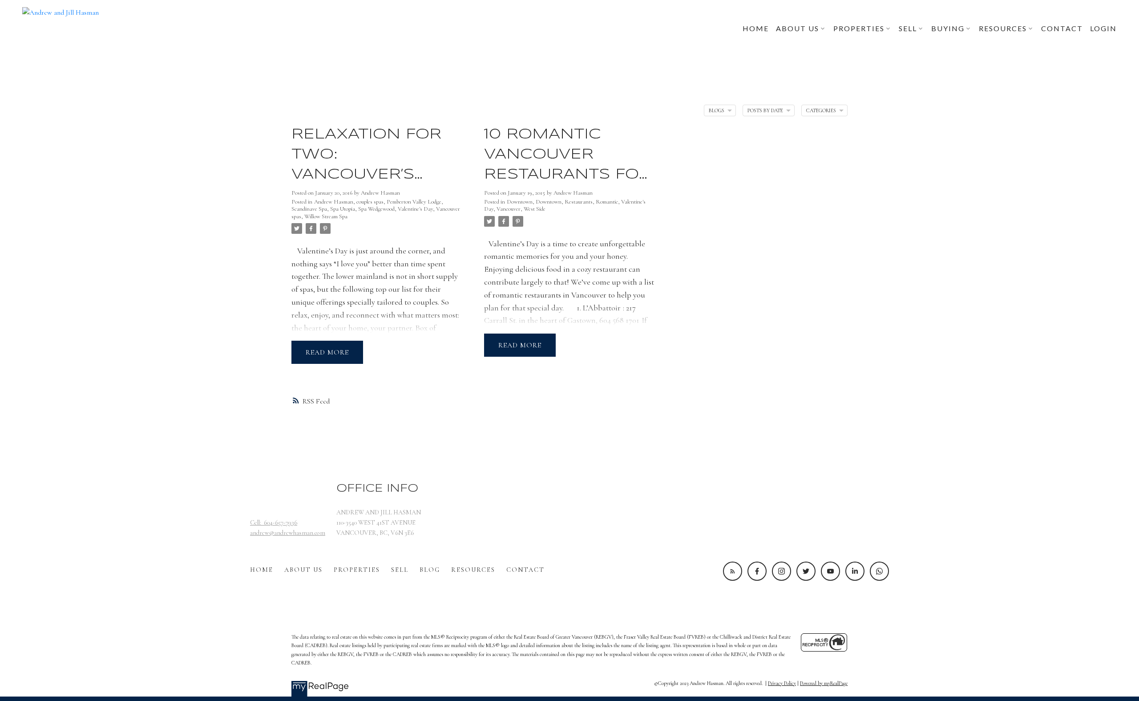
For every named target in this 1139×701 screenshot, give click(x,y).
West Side (534, 208)
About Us (303, 570)
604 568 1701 (619, 320)
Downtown (520, 201)
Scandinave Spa (309, 208)
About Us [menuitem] (797, 28)
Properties (357, 570)
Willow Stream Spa (325, 216)
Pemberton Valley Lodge (414, 201)
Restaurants (579, 201)
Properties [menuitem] (859, 28)
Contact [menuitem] (1062, 28)
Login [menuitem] (1103, 28)
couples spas (370, 201)
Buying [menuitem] (948, 28)
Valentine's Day (415, 208)
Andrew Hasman (333, 201)
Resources (473, 570)
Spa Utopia (342, 208)
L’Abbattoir (602, 308)
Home (261, 570)
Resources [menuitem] (1003, 28)
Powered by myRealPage (824, 683)
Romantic (607, 201)
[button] (732, 571)
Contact (525, 570)
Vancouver (509, 208)
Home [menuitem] (756, 28)
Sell (399, 570)
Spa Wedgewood (376, 208)
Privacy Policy (782, 683)
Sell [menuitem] (908, 28)
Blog (430, 570)
